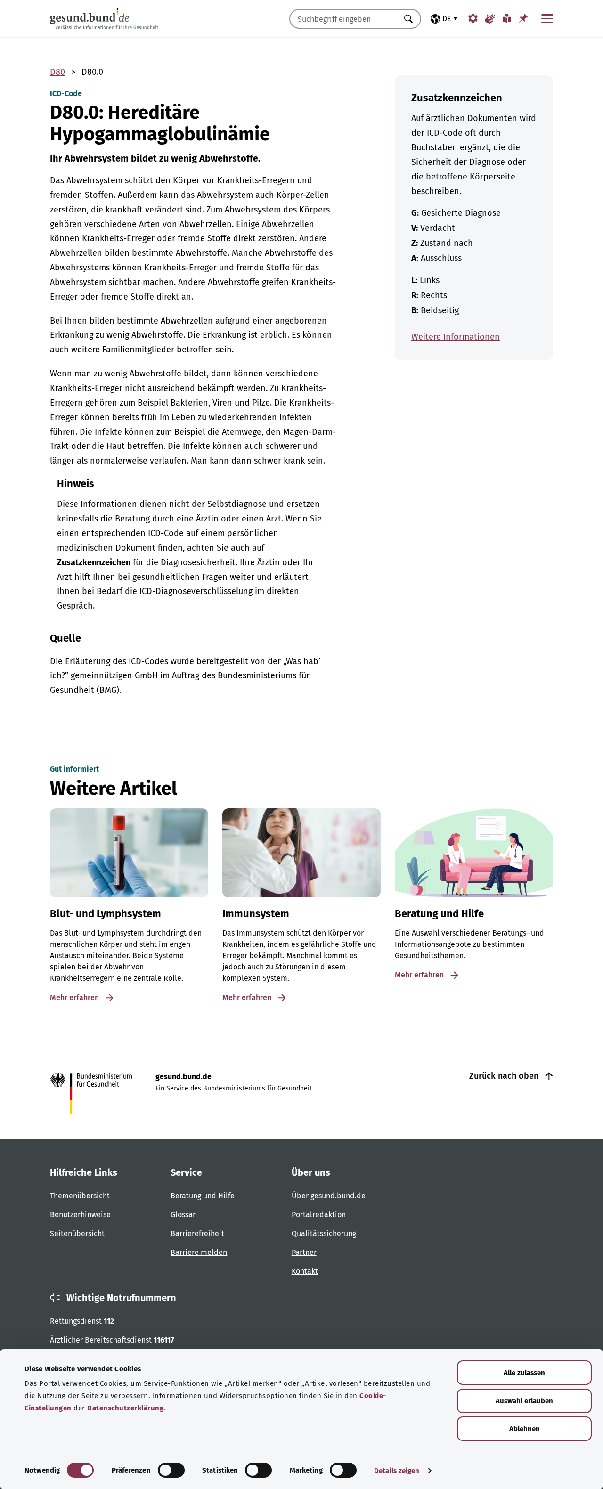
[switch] (171, 1470)
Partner (304, 1252)
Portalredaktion (319, 1214)
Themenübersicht (80, 1195)
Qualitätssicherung (324, 1233)
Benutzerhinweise (80, 1214)
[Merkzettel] (523, 18)
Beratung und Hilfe (203, 1195)
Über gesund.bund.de (329, 1195)
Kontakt (305, 1271)
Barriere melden (199, 1252)
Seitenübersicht (77, 1233)
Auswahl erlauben (524, 1401)
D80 (57, 72)
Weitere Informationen (455, 337)
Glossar (183, 1214)
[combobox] (343, 19)
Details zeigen (396, 1470)
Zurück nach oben (505, 1076)
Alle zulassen (524, 1372)
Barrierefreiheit (197, 1233)
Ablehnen (524, 1428)
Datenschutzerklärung (125, 1408)
